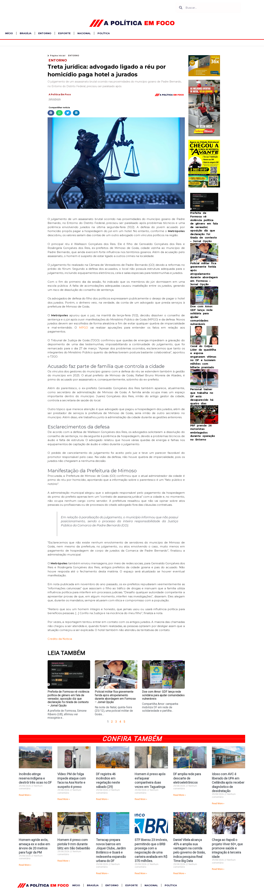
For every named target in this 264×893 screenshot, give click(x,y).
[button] (51, 113)
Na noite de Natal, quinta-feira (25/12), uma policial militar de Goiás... (114, 711)
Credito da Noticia (60, 639)
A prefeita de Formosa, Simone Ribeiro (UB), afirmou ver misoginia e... (67, 714)
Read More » (25, 795)
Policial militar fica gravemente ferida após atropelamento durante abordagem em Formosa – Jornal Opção (115, 697)
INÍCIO (9, 33)
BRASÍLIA (25, 33)
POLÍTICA (104, 33)
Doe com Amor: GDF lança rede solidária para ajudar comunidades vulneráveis (163, 695)
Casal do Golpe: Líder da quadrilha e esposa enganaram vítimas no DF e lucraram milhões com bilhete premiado (203, 357)
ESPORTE (64, 33)
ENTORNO (44, 33)
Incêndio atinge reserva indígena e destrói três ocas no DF (35, 778)
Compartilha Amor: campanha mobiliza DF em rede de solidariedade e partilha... (160, 707)
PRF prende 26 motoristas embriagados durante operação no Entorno (202, 432)
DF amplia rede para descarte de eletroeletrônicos (187, 778)
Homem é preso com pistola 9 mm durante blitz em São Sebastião (73, 844)
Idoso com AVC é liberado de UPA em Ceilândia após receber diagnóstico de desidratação (228, 782)
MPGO (83, 327)
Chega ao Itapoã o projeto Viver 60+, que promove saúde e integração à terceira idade (227, 848)
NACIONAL (84, 33)
